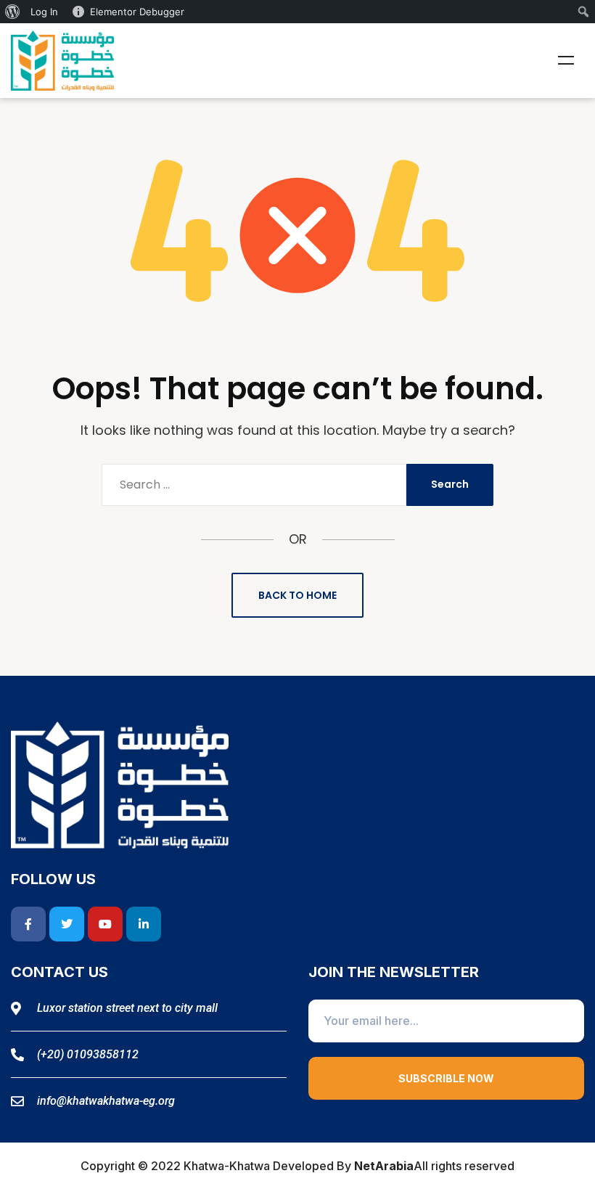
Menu (566, 60)
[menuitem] (12, 11)
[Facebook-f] (28, 924)
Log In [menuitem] (44, 11)
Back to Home (297, 595)
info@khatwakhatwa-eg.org (106, 1101)
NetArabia (384, 1166)
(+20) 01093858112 (88, 1054)
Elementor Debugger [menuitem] (137, 11)
